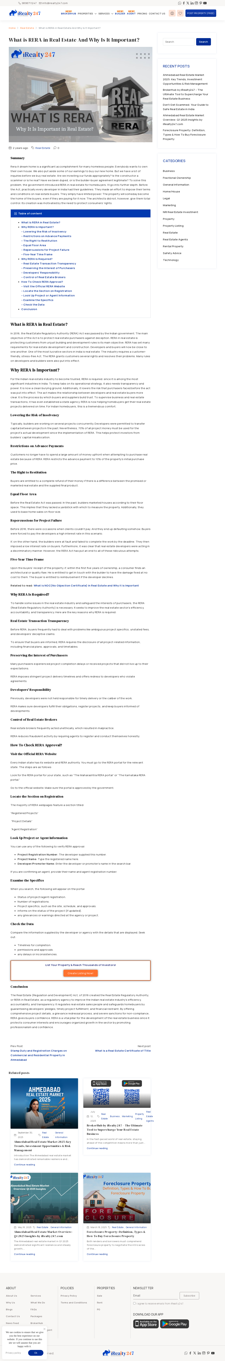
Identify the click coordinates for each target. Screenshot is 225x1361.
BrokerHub (68, 13)
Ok (35, 1352)
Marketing (127, 1116)
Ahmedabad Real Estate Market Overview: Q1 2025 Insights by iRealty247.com (183, 119)
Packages (36, 1316)
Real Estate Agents (150, 1116)
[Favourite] (180, 13)
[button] (80, 213)
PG (98, 1309)
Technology (171, 260)
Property (168, 219)
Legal (166, 198)
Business (115, 1116)
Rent (100, 1302)
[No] (44, 1329)
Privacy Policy (69, 1295)
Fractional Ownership (177, 178)
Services (104, 13)
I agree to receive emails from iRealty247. (160, 1303)
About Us (11, 1295)
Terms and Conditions (74, 1302)
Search (203, 42)
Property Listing (139, 1116)
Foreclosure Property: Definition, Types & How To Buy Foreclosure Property (184, 134)
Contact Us (157, 13)
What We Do (38, 1302)
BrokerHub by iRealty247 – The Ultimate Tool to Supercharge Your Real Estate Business (115, 1129)
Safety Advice (172, 253)
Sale (99, 1295)
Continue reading (24, 1164)
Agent (131, 13)
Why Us (10, 1302)
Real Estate (27, 27)
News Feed (12, 1323)
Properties (85, 13)
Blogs (9, 1309)
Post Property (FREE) (200, 13)
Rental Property (173, 246)
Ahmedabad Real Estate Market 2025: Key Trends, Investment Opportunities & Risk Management (42, 1146)
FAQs (34, 1309)
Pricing (142, 13)
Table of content (30, 213)
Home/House (171, 191)
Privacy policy (13, 1353)
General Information (61, 1135)
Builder (120, 13)
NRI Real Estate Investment (180, 212)
